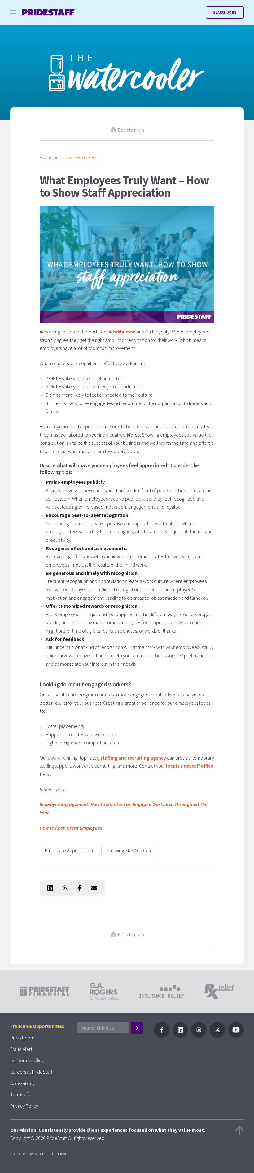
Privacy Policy (24, 1106)
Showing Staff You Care (130, 850)
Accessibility (22, 1083)
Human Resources (77, 157)
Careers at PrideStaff (31, 1072)
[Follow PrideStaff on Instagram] (199, 1036)
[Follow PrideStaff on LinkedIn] (180, 1036)
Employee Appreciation (69, 850)
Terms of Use (23, 1094)
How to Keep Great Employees (71, 828)
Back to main (131, 130)
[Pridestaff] (48, 12)
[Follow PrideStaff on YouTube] (236, 1036)
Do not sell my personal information (38, 1153)
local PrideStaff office (189, 766)
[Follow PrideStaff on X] (217, 1036)
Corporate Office (27, 1060)
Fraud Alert (21, 1049)
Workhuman (122, 332)
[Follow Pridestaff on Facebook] (161, 1036)
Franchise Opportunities (37, 1026)
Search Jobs (224, 12)
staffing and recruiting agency (133, 758)
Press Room (22, 1037)
